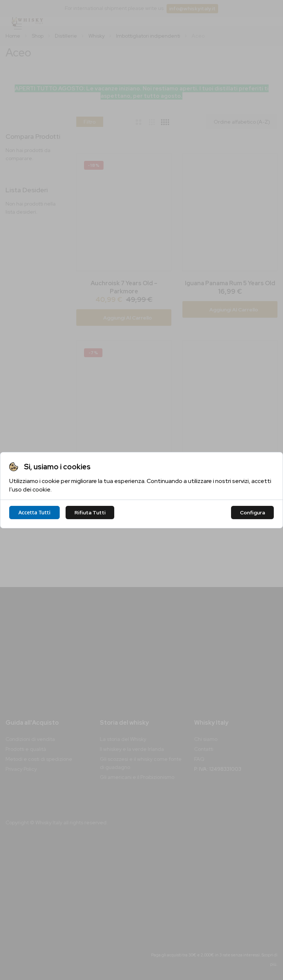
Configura (252, 512)
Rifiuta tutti (89, 512)
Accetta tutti (34, 512)
